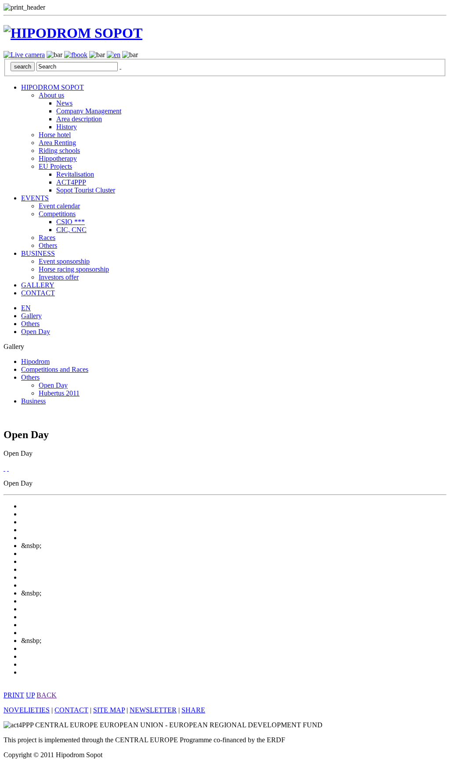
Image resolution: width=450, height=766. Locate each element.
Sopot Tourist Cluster (85, 190)
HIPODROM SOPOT (52, 87)
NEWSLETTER (153, 710)
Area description (79, 119)
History (66, 127)
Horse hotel (55, 134)
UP (30, 695)
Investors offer (59, 277)
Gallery (31, 315)
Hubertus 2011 (59, 393)
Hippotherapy (58, 158)
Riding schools (59, 150)
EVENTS (35, 198)
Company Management (88, 111)
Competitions (57, 214)
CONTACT (38, 293)
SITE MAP (109, 710)
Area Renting (57, 142)
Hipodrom (35, 361)
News (64, 103)
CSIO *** (70, 221)
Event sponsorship (64, 261)
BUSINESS (38, 253)
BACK (46, 695)
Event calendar (59, 206)
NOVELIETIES (27, 710)
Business (33, 401)
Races (47, 237)
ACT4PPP (71, 182)
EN (26, 308)
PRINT (14, 695)
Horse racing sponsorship (74, 269)
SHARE (193, 710)
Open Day (35, 331)
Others (48, 245)
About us (51, 95)
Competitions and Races (54, 369)
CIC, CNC (71, 229)
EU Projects (55, 166)
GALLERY (37, 285)
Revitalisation (75, 174)
